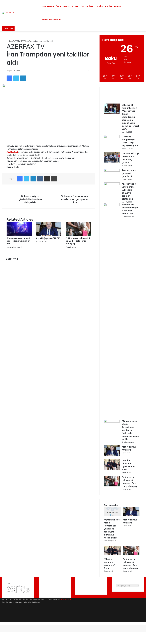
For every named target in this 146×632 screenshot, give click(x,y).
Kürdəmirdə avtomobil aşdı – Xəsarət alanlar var (18, 241)
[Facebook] (9, 78)
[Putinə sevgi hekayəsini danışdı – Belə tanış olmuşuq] (78, 235)
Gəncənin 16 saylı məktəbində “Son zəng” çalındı (130, 158)
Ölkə (58, 6)
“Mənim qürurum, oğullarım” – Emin (128, 465)
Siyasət (76, 6)
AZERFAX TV (19, 41)
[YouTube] (3, 611)
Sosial (100, 6)
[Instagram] (3, 614)
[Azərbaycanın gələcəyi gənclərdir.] (112, 171)
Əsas (10, 41)
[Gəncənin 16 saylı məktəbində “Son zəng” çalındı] (112, 162)
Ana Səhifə (48, 6)
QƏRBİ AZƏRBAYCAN (51, 19)
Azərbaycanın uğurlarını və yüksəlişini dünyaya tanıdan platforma (129, 191)
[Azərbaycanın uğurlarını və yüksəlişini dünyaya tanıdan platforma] (112, 184)
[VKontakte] (40, 178)
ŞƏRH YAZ (12, 258)
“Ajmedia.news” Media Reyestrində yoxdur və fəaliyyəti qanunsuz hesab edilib (130, 430)
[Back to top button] (0, 623)
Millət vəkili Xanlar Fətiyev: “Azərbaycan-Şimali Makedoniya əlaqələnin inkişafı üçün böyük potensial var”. (130, 117)
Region (117, 6)
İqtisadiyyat (88, 6)
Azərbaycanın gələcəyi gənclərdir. (129, 173)
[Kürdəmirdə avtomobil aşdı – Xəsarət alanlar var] (19, 235)
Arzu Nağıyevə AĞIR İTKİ (48, 238)
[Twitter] (16, 78)
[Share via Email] (47, 178)
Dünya (66, 6)
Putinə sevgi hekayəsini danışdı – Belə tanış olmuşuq (78, 241)
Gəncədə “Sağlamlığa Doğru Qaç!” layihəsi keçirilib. (130, 141)
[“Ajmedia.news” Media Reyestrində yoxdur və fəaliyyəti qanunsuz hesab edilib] (112, 422)
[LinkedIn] (23, 78)
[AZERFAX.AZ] (9, 13)
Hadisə (108, 6)
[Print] (54, 178)
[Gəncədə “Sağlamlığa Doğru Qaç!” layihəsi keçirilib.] (112, 137)
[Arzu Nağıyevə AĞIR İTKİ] (48, 235)
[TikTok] (3, 620)
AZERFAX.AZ (12, 152)
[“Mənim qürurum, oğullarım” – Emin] (112, 469)
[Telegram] (3, 617)
